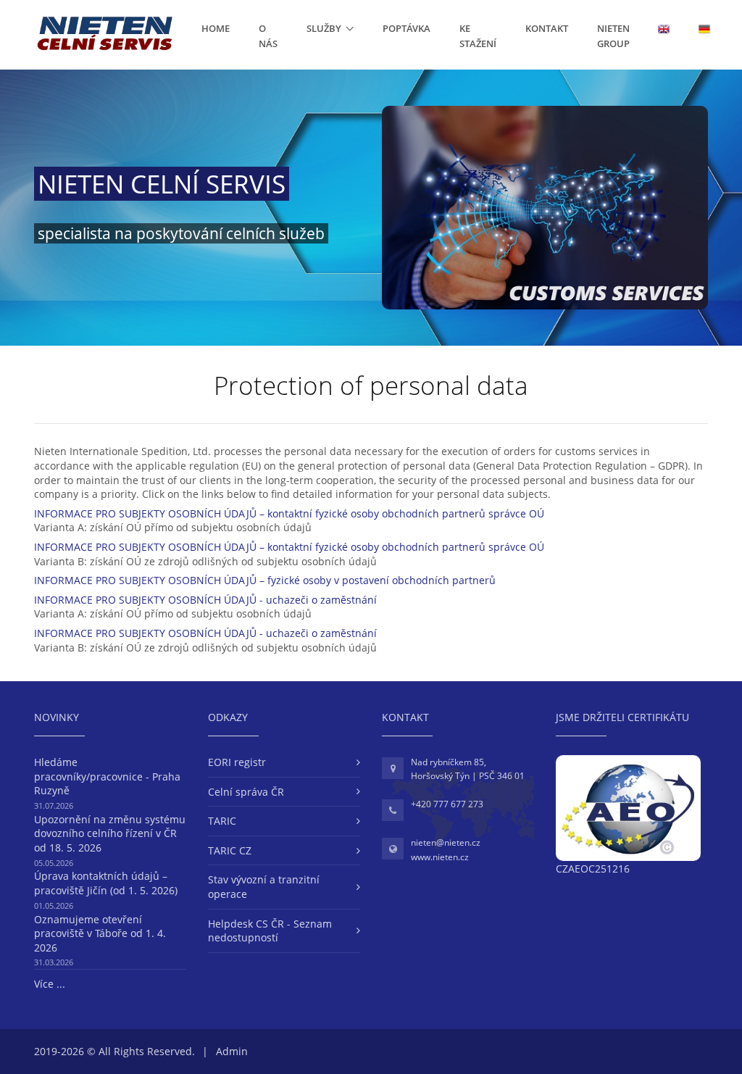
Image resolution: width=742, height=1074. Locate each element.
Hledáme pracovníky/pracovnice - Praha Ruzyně (107, 776)
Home (215, 28)
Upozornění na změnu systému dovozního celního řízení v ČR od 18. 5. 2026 (110, 833)
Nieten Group (613, 36)
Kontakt (546, 28)
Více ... (49, 984)
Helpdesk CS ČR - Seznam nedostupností (270, 931)
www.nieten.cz (440, 857)
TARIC (222, 821)
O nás (268, 36)
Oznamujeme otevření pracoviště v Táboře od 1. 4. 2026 (100, 933)
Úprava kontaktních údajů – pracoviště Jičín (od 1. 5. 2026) (106, 883)
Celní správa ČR (246, 792)
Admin (232, 1051)
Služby (324, 28)
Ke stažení (477, 36)
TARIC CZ (229, 850)
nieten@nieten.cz (445, 842)
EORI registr (237, 762)
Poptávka (406, 28)
